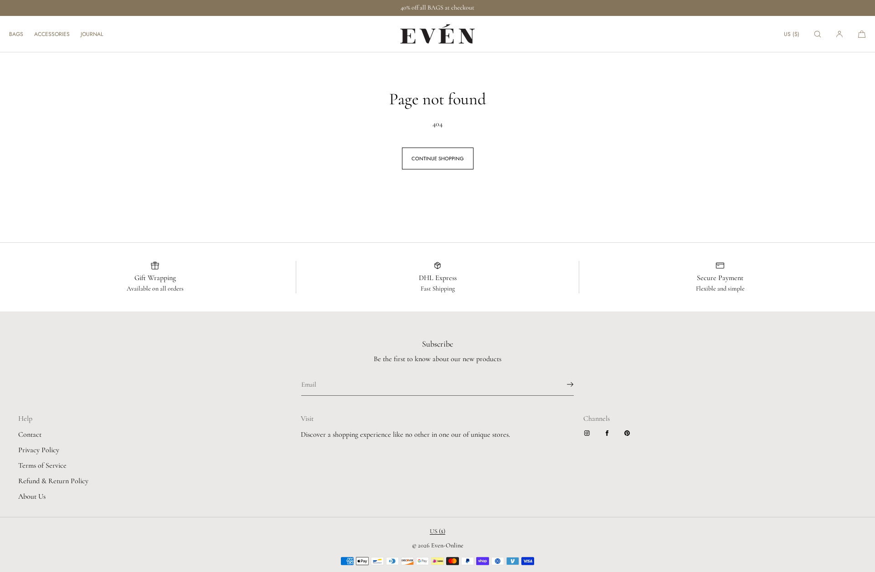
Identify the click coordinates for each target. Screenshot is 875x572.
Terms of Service (42, 465)
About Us (32, 496)
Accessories (52, 34)
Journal (92, 34)
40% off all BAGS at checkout (437, 7)
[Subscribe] (562, 384)
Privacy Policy (38, 450)
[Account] (839, 34)
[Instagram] (589, 433)
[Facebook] (609, 433)
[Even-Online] (437, 34)
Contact (29, 434)
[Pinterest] (629, 433)
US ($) (791, 34)
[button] (818, 34)
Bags (16, 34)
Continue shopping (438, 158)
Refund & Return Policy (53, 480)
